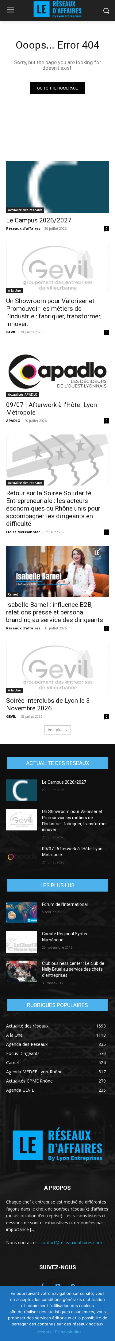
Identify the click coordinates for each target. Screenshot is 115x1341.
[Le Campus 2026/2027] (57, 187)
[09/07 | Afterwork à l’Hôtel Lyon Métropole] (57, 371)
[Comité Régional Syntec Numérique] (21, 941)
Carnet (13, 594)
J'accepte (42, 1331)
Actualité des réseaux (25, 210)
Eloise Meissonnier (23, 531)
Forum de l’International (65, 904)
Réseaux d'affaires (23, 228)
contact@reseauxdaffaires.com (71, 1242)
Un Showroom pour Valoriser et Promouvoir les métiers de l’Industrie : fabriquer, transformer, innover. (54, 312)
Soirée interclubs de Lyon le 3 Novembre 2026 (48, 704)
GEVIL (11, 332)
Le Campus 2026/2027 (38, 220)
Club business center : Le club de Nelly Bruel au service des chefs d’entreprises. (73, 969)
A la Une (14, 290)
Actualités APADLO (22, 394)
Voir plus (55, 729)
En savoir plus (68, 1331)
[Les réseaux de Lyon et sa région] (57, 1145)
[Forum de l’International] (21, 912)
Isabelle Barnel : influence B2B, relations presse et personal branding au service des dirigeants (54, 612)
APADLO (13, 420)
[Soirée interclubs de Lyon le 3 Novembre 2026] (57, 667)
